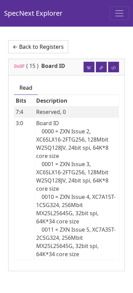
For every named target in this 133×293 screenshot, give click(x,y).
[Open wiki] (89, 67)
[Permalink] (101, 67)
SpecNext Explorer (33, 13)
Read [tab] (25, 87)
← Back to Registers (38, 46)
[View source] (113, 67)
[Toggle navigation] (119, 13)
